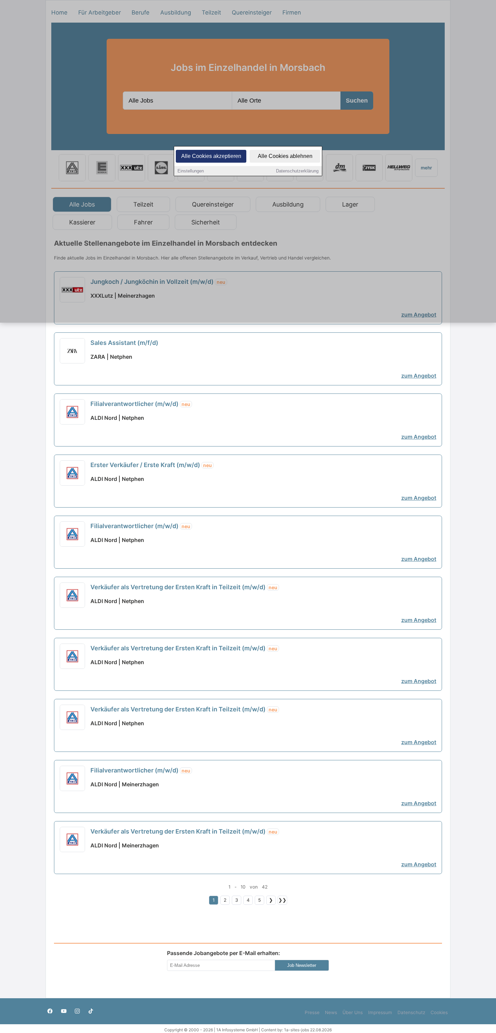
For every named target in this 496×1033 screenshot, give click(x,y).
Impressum (380, 1012)
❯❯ (282, 900)
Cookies (439, 1012)
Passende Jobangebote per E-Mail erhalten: (223, 953)
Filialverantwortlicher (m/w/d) (140, 403)
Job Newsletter (301, 965)
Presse (312, 1012)
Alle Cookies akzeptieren (211, 156)
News (331, 1012)
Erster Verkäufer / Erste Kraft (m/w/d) (151, 464)
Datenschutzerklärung (297, 170)
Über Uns (352, 1012)
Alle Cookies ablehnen (285, 156)
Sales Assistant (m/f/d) (124, 342)
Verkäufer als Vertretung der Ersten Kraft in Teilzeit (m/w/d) (183, 587)
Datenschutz (411, 1012)
